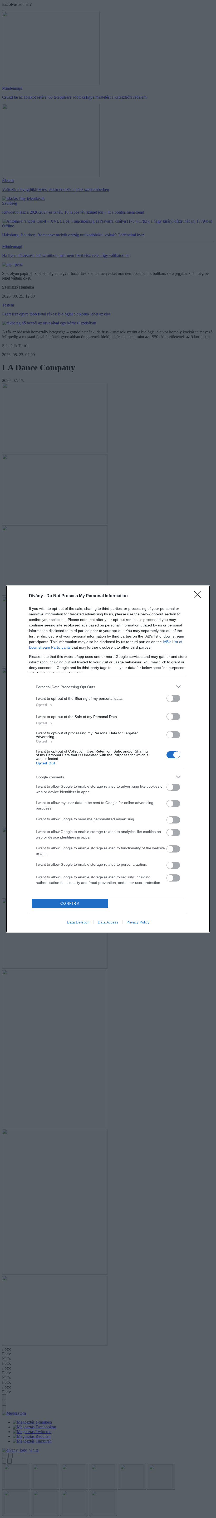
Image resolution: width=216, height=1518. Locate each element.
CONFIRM (70, 904)
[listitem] (108, 686)
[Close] (199, 596)
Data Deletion (78, 922)
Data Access (108, 922)
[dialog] (108, 759)
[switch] (173, 698)
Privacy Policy (137, 922)
